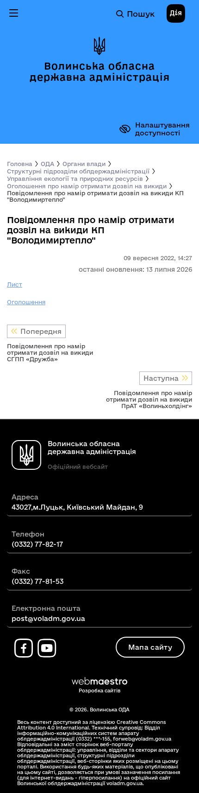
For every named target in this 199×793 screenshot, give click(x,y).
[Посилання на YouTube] (46, 648)
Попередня (41, 331)
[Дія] (176, 14)
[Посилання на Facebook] (23, 648)
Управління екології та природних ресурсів (75, 178)
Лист (14, 284)
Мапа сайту (150, 647)
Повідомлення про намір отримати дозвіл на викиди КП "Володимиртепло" (95, 196)
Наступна (161, 378)
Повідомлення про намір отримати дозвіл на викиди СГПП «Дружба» (50, 352)
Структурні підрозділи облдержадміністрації (78, 171)
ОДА (47, 163)
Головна (19, 163)
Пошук (141, 13)
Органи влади (84, 163)
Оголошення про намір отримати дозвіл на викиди (87, 186)
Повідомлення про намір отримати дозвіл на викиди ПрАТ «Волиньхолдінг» (149, 399)
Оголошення (26, 302)
